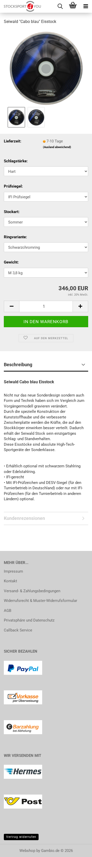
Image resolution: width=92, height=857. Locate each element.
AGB (7, 610)
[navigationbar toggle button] (85, 6)
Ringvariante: (15, 237)
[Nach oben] (78, 849)
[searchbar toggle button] (60, 6)
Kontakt (10, 581)
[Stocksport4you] (20, 6)
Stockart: (11, 211)
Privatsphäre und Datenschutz (29, 620)
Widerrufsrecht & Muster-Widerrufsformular (40, 600)
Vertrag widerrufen (21, 837)
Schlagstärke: (16, 161)
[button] (11, 306)
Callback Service (18, 630)
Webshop (27, 850)
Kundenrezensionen (24, 518)
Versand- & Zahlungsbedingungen (32, 591)
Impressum (13, 571)
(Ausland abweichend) (57, 147)
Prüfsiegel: (13, 186)
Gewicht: (11, 262)
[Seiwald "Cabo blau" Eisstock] (46, 67)
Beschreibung (18, 364)
